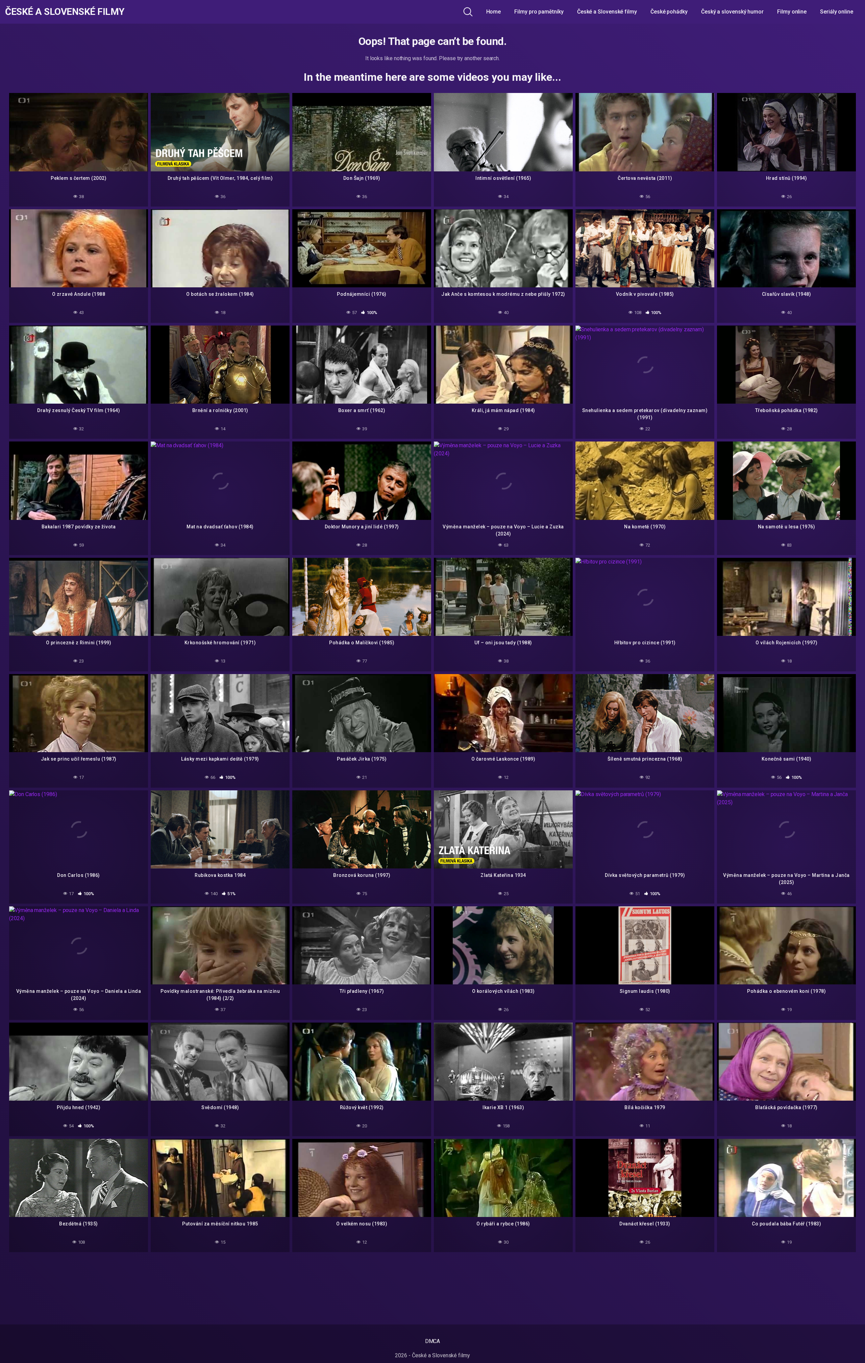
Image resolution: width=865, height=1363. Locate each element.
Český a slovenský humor (732, 11)
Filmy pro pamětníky (538, 11)
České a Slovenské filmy (65, 12)
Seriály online (836, 11)
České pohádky (669, 11)
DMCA (432, 1341)
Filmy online (792, 11)
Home (493, 11)
